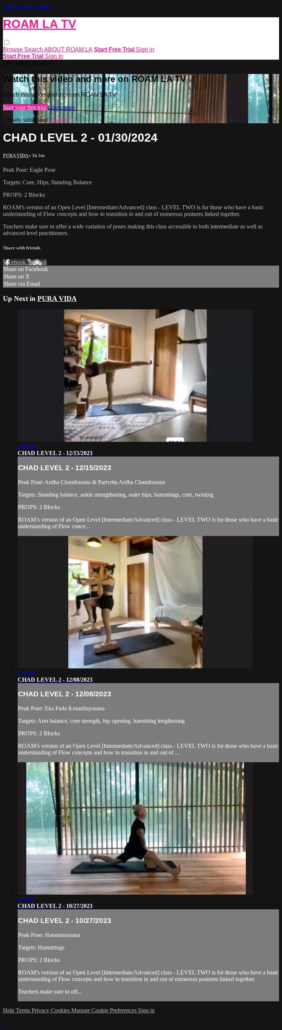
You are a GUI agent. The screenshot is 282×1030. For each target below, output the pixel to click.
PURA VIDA (16, 155)
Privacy (41, 1010)
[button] (6, 42)
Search (34, 49)
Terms (24, 1010)
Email (40, 262)
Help (9, 1010)
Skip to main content (27, 6)
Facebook (15, 262)
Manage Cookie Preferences (104, 1010)
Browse (13, 49)
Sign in (145, 49)
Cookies (61, 1010)
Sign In (54, 56)
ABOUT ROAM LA (68, 49)
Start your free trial (25, 107)
